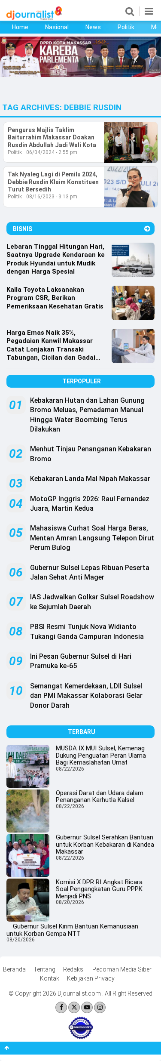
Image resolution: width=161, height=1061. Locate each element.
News (93, 27)
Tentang (44, 969)
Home (20, 27)
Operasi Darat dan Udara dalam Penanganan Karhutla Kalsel (99, 796)
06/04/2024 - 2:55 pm (51, 152)
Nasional (57, 27)
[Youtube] (87, 1007)
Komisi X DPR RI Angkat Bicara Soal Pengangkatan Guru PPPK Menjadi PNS (99, 889)
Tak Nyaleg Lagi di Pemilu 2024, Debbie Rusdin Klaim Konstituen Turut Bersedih (53, 182)
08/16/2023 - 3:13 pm (51, 197)
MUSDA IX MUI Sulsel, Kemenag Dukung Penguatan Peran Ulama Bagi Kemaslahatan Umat (101, 755)
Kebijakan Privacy (91, 978)
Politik (126, 27)
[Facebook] (61, 1007)
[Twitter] (74, 1007)
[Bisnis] (147, 229)
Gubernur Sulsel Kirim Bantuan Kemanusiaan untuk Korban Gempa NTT (72, 930)
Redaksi (74, 969)
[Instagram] (100, 1007)
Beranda (14, 969)
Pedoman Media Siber (122, 969)
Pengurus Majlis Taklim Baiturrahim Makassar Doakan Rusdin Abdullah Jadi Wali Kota (52, 137)
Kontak (49, 978)
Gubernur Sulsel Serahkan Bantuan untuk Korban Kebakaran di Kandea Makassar (105, 844)
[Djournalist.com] (34, 17)
